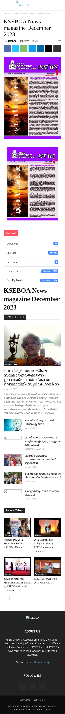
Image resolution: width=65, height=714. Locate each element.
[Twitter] (32, 686)
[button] (60, 5)
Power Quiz (40, 574)
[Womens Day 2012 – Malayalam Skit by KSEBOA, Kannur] (17, 527)
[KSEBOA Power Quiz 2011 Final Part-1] (48, 566)
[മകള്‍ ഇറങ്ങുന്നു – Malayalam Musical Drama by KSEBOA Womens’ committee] (17, 566)
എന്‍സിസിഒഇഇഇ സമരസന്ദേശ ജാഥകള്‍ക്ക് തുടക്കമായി (40, 459)
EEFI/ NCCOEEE (11, 364)
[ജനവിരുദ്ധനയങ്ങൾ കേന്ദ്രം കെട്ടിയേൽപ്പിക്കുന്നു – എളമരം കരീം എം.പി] (13, 442)
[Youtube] (42, 686)
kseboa (12, 40)
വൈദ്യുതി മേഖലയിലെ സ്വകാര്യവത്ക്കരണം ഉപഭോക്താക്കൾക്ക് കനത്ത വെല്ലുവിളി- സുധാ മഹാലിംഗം (32, 377)
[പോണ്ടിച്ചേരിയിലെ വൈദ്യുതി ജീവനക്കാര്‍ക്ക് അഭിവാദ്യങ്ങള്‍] (13, 478)
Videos (8, 535)
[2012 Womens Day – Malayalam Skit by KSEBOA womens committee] (48, 527)
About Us (25, 699)
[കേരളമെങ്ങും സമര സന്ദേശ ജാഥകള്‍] (13, 495)
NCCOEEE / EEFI (15, 317)
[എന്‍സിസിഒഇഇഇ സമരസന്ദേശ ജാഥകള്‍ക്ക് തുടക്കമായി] (13, 460)
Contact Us (39, 699)
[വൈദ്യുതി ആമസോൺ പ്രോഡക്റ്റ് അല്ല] (13, 425)
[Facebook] (22, 686)
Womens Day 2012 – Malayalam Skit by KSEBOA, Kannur (14, 543)
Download (11, 233)
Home (7, 13)
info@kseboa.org (39, 662)
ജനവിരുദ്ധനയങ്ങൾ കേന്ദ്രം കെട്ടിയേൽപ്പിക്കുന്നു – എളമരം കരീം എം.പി (42, 441)
